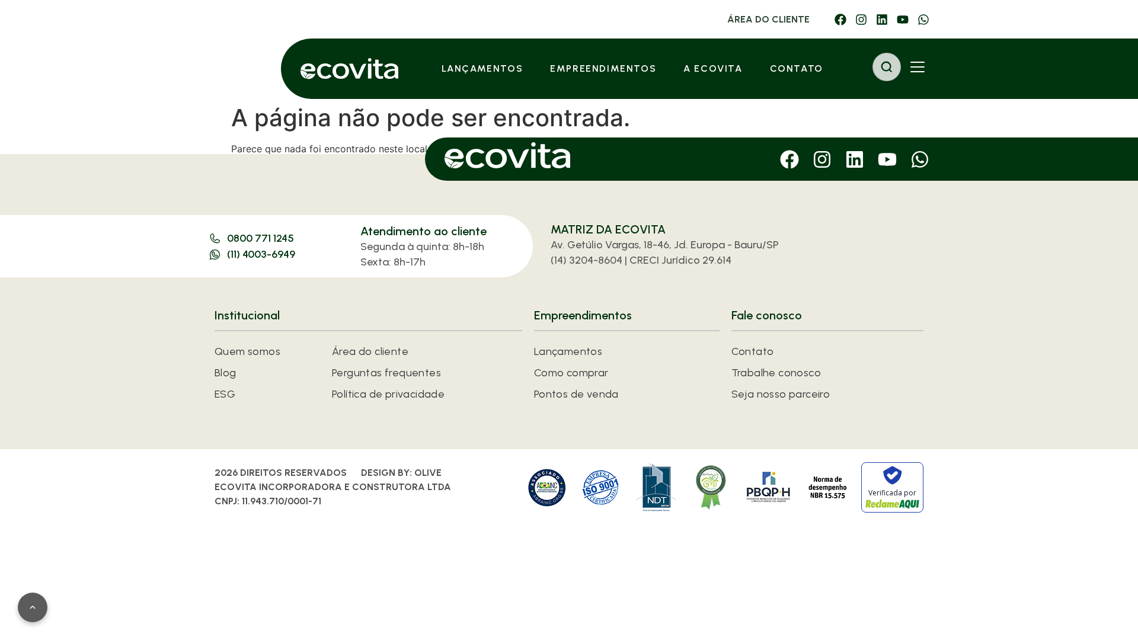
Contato (796, 68)
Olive (428, 472)
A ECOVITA (712, 68)
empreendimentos (603, 68)
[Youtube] (903, 19)
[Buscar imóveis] (886, 67)
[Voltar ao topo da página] (32, 607)
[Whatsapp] (923, 19)
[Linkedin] (882, 19)
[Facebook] (840, 19)
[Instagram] (861, 19)
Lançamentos (482, 68)
